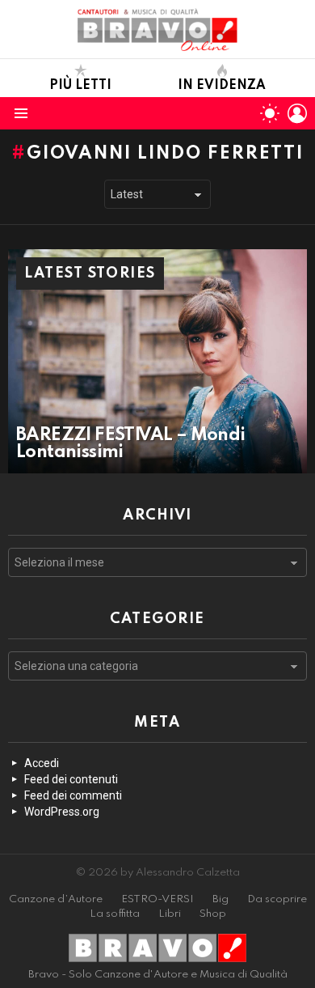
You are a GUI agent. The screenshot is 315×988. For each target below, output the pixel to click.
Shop (213, 914)
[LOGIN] (297, 113)
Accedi (41, 763)
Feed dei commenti (73, 795)
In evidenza (222, 85)
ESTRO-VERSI (157, 899)
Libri (169, 914)
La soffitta (115, 914)
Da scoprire (277, 899)
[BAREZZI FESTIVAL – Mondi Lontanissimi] (157, 361)
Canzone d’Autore (56, 899)
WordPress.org (61, 811)
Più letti (80, 85)
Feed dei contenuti (71, 779)
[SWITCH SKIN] (269, 113)
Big (220, 899)
